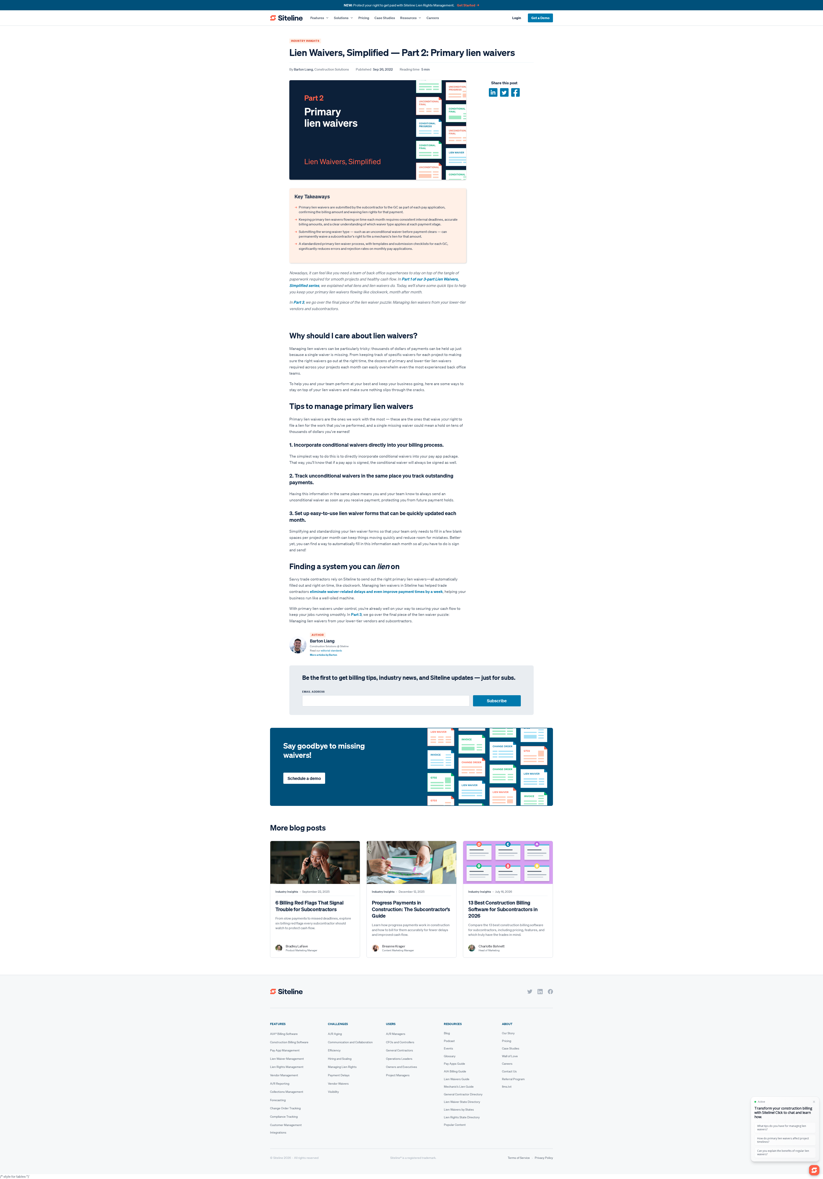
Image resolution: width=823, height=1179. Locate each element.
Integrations (278, 1132)
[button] (319, 17)
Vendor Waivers (338, 1084)
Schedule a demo (304, 778)
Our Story (508, 1033)
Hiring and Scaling (339, 1059)
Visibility (333, 1092)
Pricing (363, 18)
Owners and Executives (401, 1067)
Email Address (313, 692)
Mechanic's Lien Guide (459, 1087)
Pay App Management (285, 1050)
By (319, 69)
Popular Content (455, 1125)
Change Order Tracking (285, 1108)
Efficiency (334, 1050)
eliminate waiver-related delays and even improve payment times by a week (376, 591)
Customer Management (286, 1125)
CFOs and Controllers (400, 1042)
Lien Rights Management (286, 1067)
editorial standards (331, 650)
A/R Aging (335, 1034)
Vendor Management (284, 1075)
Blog (447, 1033)
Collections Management (286, 1092)
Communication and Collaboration (350, 1042)
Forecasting (278, 1100)
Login (516, 18)
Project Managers (398, 1075)
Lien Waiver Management (287, 1059)
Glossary (449, 1056)
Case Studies (384, 18)
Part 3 (356, 614)
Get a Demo (540, 18)
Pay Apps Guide (454, 1064)
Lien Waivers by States (459, 1109)
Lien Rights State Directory (462, 1117)
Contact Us (509, 1071)
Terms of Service (519, 1158)
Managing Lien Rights (342, 1067)
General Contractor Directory (463, 1094)
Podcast (449, 1041)
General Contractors (399, 1050)
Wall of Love (510, 1056)
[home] (286, 18)
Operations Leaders (399, 1059)
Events (448, 1048)
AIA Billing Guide (455, 1071)
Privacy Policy (544, 1158)
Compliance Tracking (284, 1117)
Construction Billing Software (289, 1042)
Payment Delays (339, 1075)
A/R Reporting (279, 1084)
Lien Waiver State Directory (462, 1102)
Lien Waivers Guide (456, 1079)
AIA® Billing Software (284, 1034)
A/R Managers (395, 1034)
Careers (433, 18)
